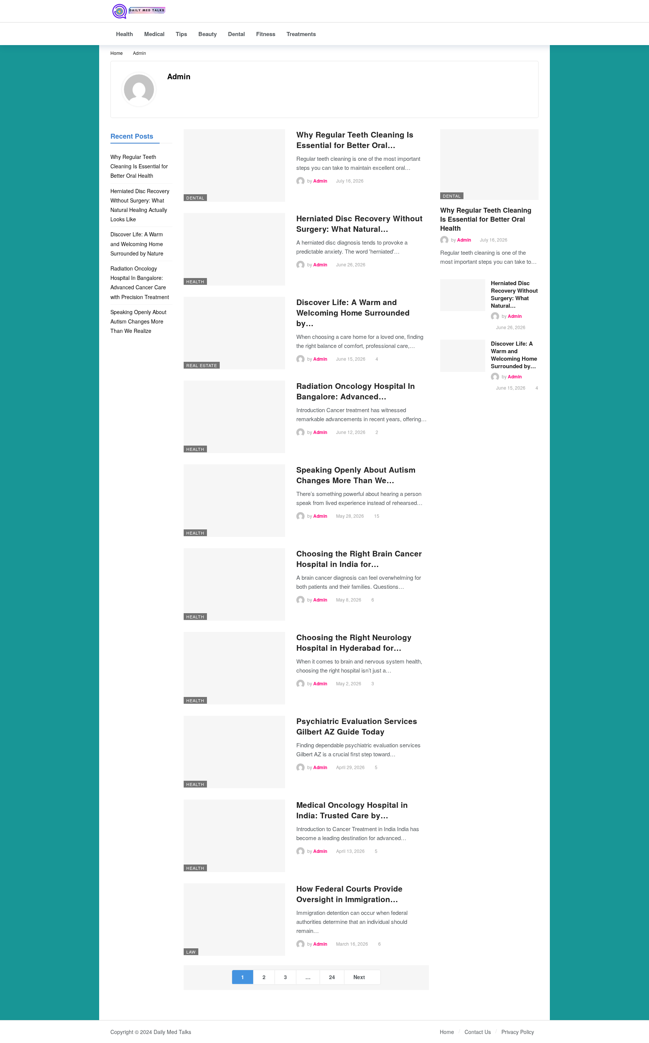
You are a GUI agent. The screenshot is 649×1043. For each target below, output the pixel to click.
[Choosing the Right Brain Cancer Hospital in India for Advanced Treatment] (234, 584)
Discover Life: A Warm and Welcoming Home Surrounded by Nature (137, 243)
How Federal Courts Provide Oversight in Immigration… (349, 893)
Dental (195, 198)
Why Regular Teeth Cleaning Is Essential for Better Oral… (355, 139)
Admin (178, 76)
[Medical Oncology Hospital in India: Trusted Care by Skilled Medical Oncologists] (234, 836)
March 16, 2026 (352, 943)
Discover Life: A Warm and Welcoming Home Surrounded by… (353, 312)
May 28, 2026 (350, 515)
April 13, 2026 (350, 851)
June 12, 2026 (350, 432)
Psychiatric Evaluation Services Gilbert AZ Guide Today (356, 726)
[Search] (533, 11)
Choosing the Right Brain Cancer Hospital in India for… (359, 558)
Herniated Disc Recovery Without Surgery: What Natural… (359, 223)
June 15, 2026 (350, 358)
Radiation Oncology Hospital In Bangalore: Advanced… (355, 391)
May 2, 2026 (348, 683)
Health (195, 281)
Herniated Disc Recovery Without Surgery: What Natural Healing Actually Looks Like (139, 205)
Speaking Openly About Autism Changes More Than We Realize (138, 321)
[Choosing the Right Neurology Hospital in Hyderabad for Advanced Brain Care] (234, 668)
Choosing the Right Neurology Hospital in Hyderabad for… (354, 642)
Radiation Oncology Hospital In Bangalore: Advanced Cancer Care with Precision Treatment (139, 283)
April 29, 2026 (350, 767)
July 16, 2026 (350, 180)
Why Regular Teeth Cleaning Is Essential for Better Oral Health (485, 219)
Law (191, 952)
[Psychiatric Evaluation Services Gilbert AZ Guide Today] (234, 752)
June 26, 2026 (350, 264)
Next (359, 977)
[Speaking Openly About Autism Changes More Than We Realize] (234, 500)
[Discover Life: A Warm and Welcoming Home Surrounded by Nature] (234, 333)
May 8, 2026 (348, 599)
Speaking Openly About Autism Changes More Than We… (355, 474)
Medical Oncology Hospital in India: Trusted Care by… (352, 810)
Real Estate (201, 365)
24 (332, 977)
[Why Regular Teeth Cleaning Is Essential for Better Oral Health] (234, 165)
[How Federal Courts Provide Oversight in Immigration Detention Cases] (234, 919)
